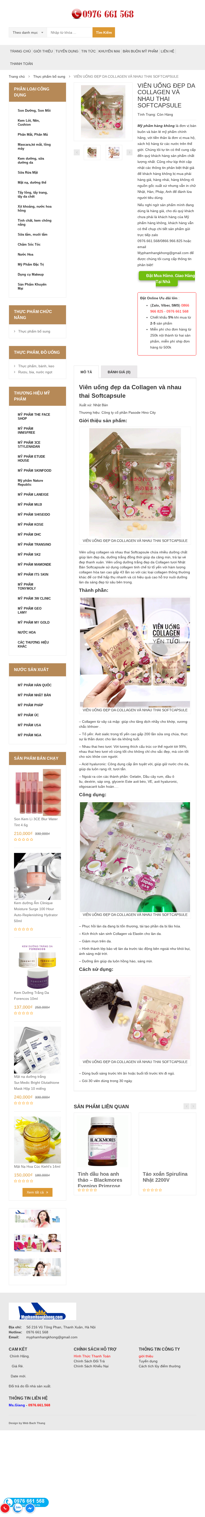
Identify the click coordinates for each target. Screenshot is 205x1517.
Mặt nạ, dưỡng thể (32, 182)
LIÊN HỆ (167, 51)
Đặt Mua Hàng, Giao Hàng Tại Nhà (170, 279)
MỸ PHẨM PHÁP (30, 705)
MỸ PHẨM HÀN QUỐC (35, 685)
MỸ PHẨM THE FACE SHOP (34, 416)
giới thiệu (146, 1356)
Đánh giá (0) (119, 372)
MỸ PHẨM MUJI (30, 504)
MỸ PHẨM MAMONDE (34, 564)
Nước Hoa (25, 254)
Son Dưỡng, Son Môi (34, 110)
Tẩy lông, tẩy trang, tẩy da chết (33, 194)
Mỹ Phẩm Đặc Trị (31, 264)
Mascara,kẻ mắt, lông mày (34, 146)
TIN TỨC (88, 51)
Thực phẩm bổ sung (49, 76)
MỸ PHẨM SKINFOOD (34, 470)
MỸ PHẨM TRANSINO (34, 544)
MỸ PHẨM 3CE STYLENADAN (29, 444)
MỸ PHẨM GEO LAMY (30, 610)
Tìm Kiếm (104, 32)
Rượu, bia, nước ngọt (35, 372)
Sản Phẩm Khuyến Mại (32, 286)
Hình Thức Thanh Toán (92, 1356)
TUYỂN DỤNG (67, 51)
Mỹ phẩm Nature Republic (30, 482)
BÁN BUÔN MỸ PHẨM (140, 51)
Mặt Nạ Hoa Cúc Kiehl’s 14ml (37, 1166)
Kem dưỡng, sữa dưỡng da (31, 160)
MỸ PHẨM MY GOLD (34, 622)
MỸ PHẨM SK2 (29, 554)
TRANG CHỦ (20, 51)
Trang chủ (17, 76)
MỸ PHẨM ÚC (28, 715)
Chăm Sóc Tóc (29, 244)
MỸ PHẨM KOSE (31, 524)
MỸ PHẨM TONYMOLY (27, 586)
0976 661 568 (177, 311)
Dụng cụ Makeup (31, 274)
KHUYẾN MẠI (109, 51)
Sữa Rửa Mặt (28, 172)
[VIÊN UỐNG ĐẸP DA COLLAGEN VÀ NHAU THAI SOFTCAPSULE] (103, 111)
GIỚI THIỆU (43, 51)
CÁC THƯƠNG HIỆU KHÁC (33, 644)
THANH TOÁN (21, 64)
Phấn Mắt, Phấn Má (33, 134)
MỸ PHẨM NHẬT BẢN (34, 695)
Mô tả (86, 372)
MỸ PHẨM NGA (29, 735)
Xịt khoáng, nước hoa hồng (35, 208)
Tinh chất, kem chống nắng (35, 222)
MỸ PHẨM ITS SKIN (33, 574)
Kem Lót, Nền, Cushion (29, 122)
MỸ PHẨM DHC (29, 534)
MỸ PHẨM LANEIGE (33, 494)
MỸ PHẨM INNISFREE (26, 430)
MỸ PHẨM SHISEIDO (34, 514)
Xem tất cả (35, 1192)
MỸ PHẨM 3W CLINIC (34, 598)
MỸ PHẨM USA (29, 725)
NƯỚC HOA (27, 632)
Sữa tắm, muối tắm (33, 234)
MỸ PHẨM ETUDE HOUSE (31, 458)
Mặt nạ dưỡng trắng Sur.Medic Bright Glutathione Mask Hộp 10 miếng (36, 1083)
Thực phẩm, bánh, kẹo (36, 366)
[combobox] (28, 32)
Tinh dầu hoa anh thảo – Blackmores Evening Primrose (100, 1180)
